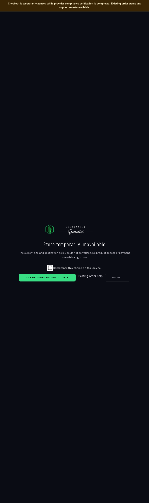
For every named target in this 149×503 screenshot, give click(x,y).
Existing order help (90, 276)
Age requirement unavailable (47, 277)
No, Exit (117, 277)
